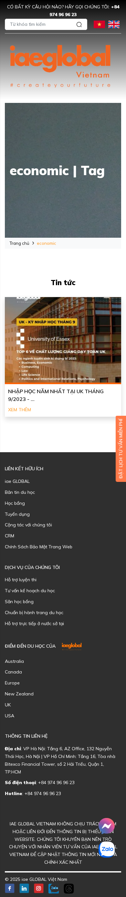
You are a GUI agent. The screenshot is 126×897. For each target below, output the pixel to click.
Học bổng (15, 503)
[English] (114, 23)
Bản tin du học (20, 492)
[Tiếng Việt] (99, 23)
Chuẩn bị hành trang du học (34, 612)
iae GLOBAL (17, 481)
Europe (12, 683)
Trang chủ (19, 243)
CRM (9, 536)
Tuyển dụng (17, 514)
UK (8, 705)
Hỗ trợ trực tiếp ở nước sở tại (34, 623)
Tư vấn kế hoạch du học (30, 590)
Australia (14, 661)
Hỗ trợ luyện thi (21, 580)
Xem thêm (19, 410)
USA (9, 716)
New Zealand (19, 694)
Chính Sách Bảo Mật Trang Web (38, 547)
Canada (13, 672)
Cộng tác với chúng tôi (28, 525)
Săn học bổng (19, 601)
